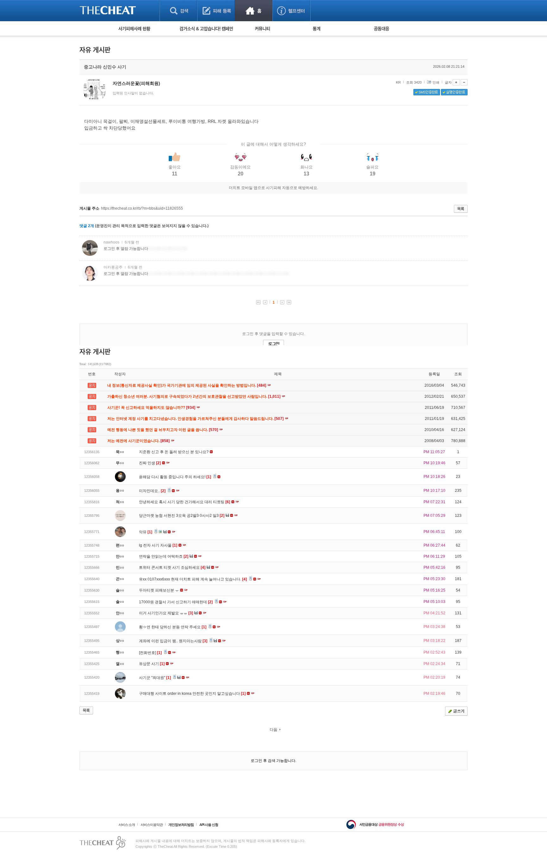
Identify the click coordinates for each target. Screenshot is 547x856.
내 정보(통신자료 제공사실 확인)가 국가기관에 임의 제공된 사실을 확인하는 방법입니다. (187, 385)
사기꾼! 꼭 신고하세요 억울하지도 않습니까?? (151, 407)
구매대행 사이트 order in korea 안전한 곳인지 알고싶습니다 (192, 693)
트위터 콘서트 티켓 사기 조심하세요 (172, 567)
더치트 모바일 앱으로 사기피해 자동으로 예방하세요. (273, 188)
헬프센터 (291, 10)
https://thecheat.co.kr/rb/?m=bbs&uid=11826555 (142, 208)
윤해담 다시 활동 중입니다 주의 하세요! (175, 477)
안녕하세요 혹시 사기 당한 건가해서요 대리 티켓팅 (184, 502)
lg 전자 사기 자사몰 (158, 545)
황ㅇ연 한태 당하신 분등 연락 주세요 (172, 627)
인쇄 (435, 82)
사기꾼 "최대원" (155, 677)
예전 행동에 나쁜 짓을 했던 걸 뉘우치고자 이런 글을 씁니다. (163, 430)
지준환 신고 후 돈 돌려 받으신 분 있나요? (174, 452)
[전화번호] (150, 652)
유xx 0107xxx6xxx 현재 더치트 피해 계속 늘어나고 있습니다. (193, 579)
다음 (273, 729)
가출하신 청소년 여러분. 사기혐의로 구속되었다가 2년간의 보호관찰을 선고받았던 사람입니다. (194, 396)
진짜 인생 (150, 463)
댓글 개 (86, 226)
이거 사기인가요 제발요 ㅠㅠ (166, 613)
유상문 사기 (152, 664)
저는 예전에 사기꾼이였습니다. (139, 441)
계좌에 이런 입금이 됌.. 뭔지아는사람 (173, 641)
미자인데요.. (152, 491)
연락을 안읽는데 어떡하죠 (163, 556)
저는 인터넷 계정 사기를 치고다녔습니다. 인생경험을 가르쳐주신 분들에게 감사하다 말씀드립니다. (196, 418)
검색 (178, 10)
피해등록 (216, 10)
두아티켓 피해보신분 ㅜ (159, 590)
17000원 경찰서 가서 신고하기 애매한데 (176, 602)
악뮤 (145, 532)
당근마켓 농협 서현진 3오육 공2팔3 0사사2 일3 (181, 515)
